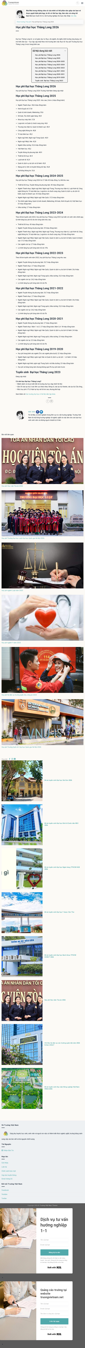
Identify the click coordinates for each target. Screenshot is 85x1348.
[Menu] (82, 3)
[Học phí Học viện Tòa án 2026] (42, 461)
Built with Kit (54, 1267)
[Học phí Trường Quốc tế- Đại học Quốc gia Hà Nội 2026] (42, 722)
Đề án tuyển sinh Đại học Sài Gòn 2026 (58, 780)
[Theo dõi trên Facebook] (37, 412)
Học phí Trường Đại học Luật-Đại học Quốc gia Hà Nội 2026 (23, 538)
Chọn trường (21, 22)
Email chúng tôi (7, 1179)
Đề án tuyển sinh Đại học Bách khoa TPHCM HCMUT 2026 (60, 956)
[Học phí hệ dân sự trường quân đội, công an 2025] (42, 670)
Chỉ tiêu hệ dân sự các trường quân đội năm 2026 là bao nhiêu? (62, 1044)
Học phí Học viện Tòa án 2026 (12, 486)
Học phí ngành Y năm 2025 (11, 643)
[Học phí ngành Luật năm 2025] (42, 565)
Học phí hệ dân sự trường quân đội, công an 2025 (19, 695)
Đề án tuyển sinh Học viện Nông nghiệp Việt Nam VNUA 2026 (61, 1088)
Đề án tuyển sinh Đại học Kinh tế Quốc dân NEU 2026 (61, 824)
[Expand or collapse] (65, 51)
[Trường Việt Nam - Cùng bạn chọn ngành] (12, 3)
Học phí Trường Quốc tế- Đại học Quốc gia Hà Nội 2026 (21, 747)
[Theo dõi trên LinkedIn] (41, 412)
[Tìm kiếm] (77, 3)
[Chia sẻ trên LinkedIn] (51, 401)
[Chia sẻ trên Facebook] (47, 401)
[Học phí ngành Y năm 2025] (42, 618)
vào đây (73, 16)
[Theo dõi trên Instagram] (12, 759)
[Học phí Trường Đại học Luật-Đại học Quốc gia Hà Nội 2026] (42, 513)
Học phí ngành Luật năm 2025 (12, 590)
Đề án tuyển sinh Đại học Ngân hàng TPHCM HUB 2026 (62, 868)
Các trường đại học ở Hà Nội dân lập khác (40, 394)
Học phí (28, 22)
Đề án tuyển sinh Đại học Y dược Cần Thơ (59, 912)
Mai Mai (32, 412)
